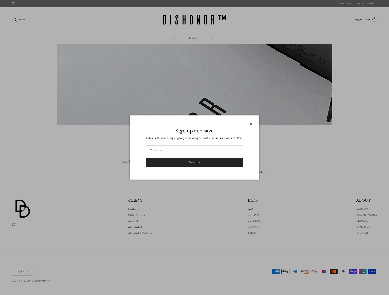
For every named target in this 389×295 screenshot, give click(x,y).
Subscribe (194, 162)
